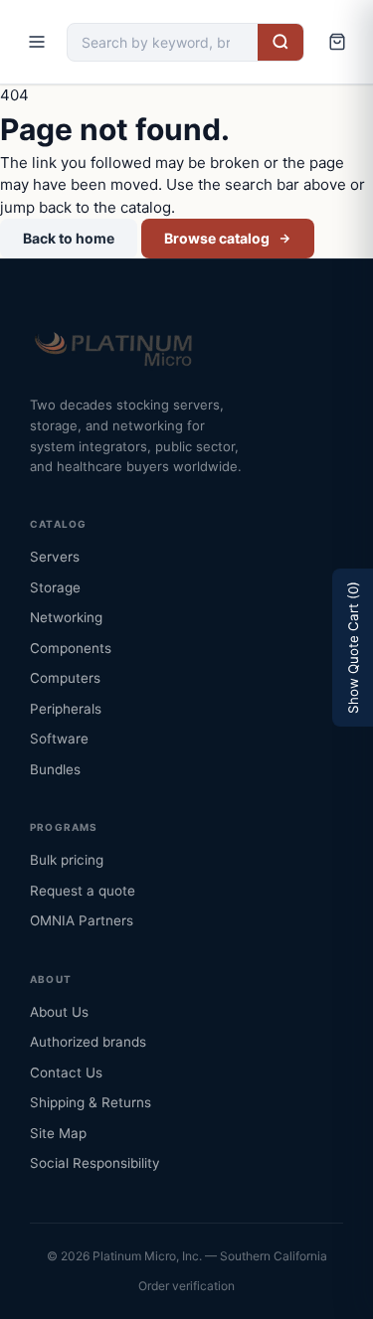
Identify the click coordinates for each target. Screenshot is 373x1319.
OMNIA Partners (81, 920)
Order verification (186, 1285)
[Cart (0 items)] (337, 42)
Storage (55, 587)
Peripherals (65, 709)
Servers (55, 557)
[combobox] (163, 42)
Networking (66, 617)
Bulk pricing (66, 860)
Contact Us (66, 1072)
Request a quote (82, 891)
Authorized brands (88, 1042)
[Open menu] (37, 42)
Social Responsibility (95, 1163)
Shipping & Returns (90, 1102)
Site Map (58, 1133)
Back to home (68, 238)
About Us (59, 1012)
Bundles (55, 769)
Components (70, 648)
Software (59, 738)
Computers (65, 678)
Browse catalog (217, 238)
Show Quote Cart (353, 647)
